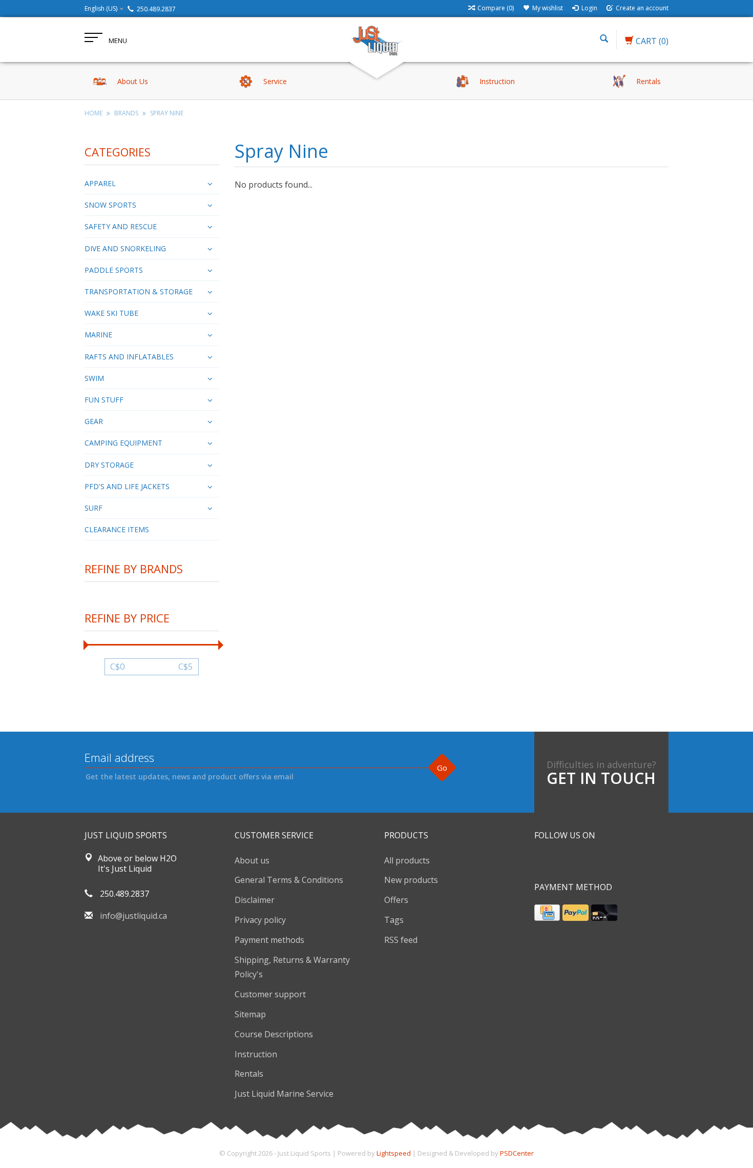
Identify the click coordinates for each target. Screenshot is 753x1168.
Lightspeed (393, 1153)
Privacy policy (260, 919)
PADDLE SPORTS (114, 270)
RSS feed (400, 939)
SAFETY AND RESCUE (121, 226)
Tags (394, 919)
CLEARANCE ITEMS (117, 529)
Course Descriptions (274, 1034)
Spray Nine (166, 113)
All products (407, 860)
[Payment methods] (547, 912)
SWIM (94, 378)
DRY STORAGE (109, 465)
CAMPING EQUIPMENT (123, 443)
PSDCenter (517, 1153)
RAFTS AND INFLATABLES (129, 356)
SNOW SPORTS (110, 205)
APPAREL (100, 183)
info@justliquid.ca (133, 915)
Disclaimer (255, 899)
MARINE (98, 334)
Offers (396, 899)
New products (411, 879)
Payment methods (269, 939)
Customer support (270, 994)
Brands (126, 113)
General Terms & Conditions (289, 879)
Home (93, 113)
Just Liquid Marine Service (284, 1093)
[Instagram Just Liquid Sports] (598, 861)
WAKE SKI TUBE (111, 313)
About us (252, 860)
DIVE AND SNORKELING (125, 248)
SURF (93, 508)
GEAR (94, 421)
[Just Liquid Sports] (376, 39)
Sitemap (250, 1014)
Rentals (249, 1073)
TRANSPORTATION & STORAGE (139, 291)
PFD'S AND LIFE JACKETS (127, 486)
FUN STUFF (104, 400)
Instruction (256, 1054)
